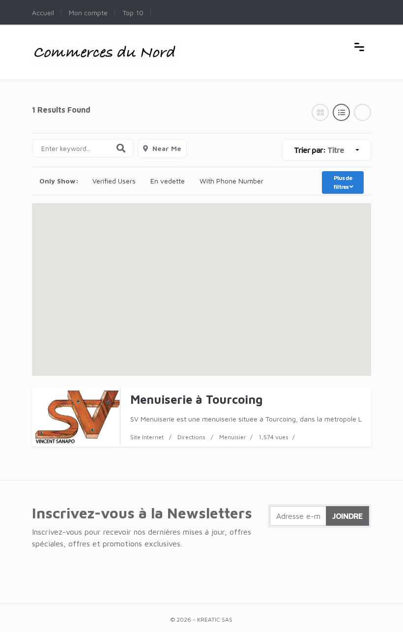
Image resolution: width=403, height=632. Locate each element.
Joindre (347, 516)
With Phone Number (231, 181)
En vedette (167, 181)
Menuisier (232, 437)
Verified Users (114, 181)
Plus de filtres (342, 182)
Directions (191, 437)
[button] (201, 280)
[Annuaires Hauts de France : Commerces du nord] (105, 45)
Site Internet (147, 437)
